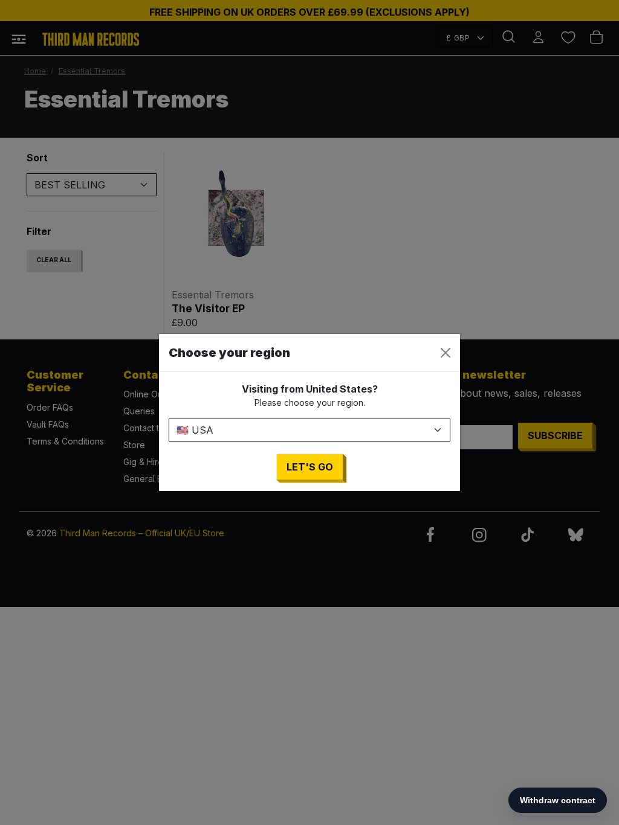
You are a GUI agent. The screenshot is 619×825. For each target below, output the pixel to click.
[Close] (445, 352)
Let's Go (310, 467)
